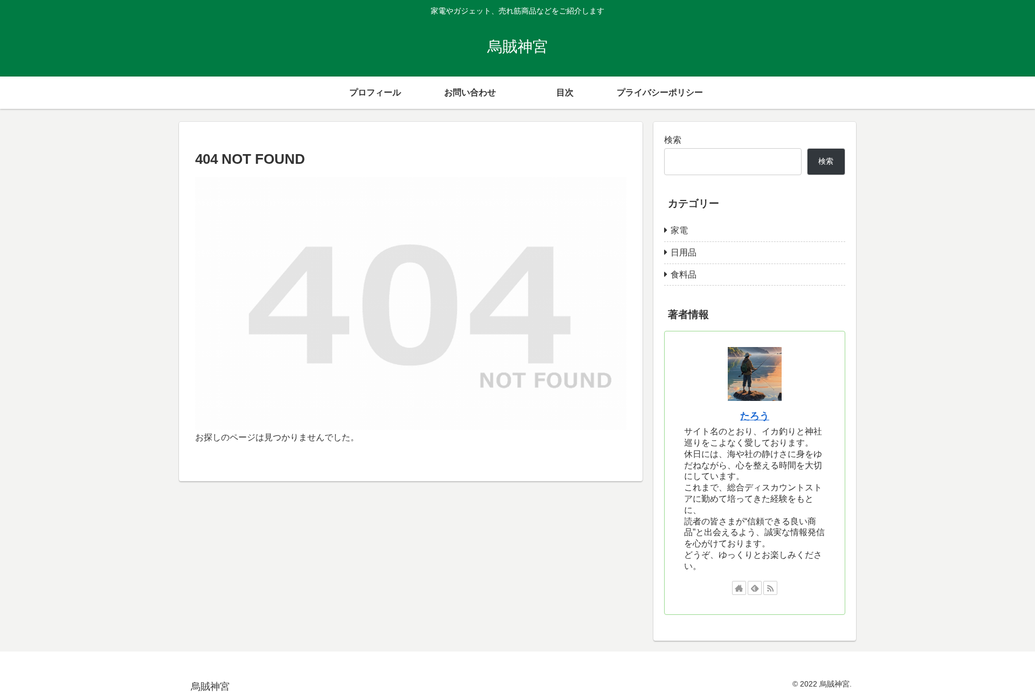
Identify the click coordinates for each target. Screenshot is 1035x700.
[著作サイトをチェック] (739, 588)
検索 (672, 139)
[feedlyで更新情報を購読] (755, 588)
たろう (754, 416)
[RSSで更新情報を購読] (770, 588)
